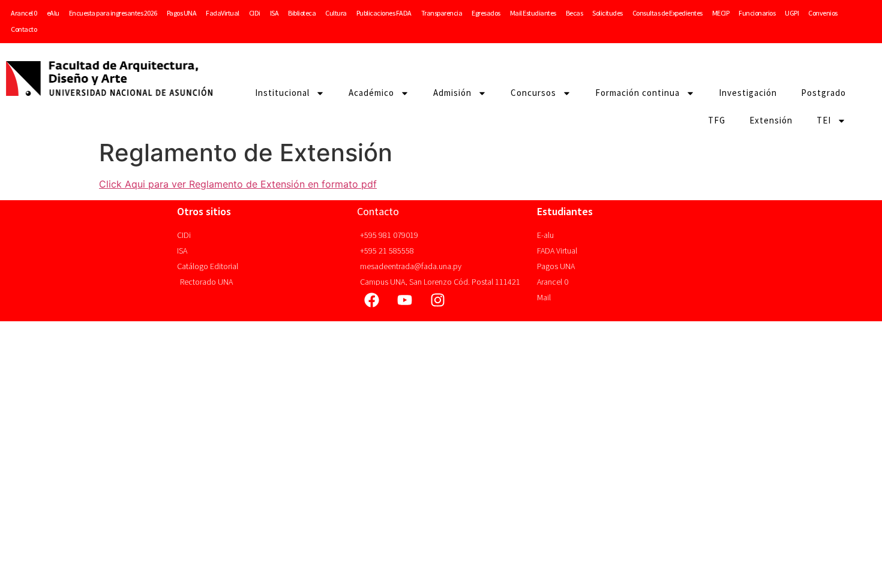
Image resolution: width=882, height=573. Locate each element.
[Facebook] (372, 300)
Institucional (282, 92)
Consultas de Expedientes (667, 12)
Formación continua (637, 92)
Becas (574, 12)
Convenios (823, 12)
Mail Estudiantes (533, 12)
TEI (824, 120)
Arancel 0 (24, 12)
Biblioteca (302, 12)
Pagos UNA (182, 12)
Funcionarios (757, 12)
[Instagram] (438, 300)
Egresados (486, 12)
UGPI (792, 12)
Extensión (771, 120)
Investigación (748, 92)
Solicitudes (607, 12)
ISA (274, 12)
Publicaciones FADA (384, 12)
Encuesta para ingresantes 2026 (113, 12)
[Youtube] (405, 300)
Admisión (452, 92)
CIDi (254, 12)
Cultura (336, 12)
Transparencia (442, 12)
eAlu (53, 12)
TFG (716, 120)
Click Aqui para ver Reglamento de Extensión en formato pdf (238, 184)
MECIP (721, 12)
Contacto (24, 29)
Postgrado (823, 92)
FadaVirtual (222, 12)
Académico (371, 92)
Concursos (533, 92)
